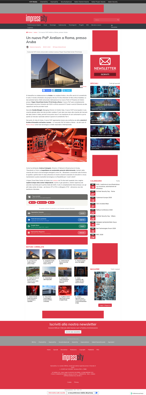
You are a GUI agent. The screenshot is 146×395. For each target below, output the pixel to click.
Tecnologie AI (72, 25)
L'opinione (30, 27)
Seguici (82, 226)
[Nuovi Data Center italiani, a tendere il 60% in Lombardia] (49, 290)
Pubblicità (91, 349)
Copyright (82, 349)
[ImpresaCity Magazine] (105, 286)
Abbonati (81, 232)
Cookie (69, 382)
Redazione (73, 349)
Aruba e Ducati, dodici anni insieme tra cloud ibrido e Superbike (32, 299)
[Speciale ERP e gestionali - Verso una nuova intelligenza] (105, 118)
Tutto (118, 181)
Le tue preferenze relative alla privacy (80, 393)
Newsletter (114, 27)
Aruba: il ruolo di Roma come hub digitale (64, 262)
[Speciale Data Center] (105, 92)
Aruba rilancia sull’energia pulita (47, 278)
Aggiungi (82, 219)
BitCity (34, 342)
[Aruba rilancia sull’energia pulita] (49, 271)
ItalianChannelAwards (98, 342)
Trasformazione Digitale (34, 25)
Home (30, 32)
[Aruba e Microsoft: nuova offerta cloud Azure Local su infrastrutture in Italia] (81, 290)
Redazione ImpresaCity (35, 47)
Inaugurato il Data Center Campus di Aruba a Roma (48, 262)
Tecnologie (53, 25)
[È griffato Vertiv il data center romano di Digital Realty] (65, 290)
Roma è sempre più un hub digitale (80, 261)
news (35, 32)
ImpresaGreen (85, 342)
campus (55, 180)
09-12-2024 (47, 47)
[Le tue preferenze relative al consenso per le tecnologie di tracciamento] (137, 393)
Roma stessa (30, 124)
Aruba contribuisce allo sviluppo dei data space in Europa (79, 280)
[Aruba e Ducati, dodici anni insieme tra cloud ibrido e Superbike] (33, 290)
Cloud (45, 25)
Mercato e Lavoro (96, 25)
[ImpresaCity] (36, 18)
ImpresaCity (54, 2)
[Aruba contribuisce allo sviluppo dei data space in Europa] (81, 271)
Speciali (55, 349)
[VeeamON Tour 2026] (105, 105)
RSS (97, 349)
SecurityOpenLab (66, 2)
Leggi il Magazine (105, 305)
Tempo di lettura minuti (60, 47)
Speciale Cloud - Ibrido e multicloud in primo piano (103, 147)
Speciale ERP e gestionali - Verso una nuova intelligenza (103, 121)
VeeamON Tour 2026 (98, 109)
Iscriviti (82, 213)
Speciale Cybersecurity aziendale (101, 135)
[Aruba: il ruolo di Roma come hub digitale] (65, 254)
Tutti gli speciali (114, 83)
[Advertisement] (73, 314)
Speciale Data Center (98, 96)
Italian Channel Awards (81, 2)
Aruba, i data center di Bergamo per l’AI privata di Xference (64, 280)
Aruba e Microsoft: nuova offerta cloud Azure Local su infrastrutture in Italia (80, 300)
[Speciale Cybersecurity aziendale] (105, 131)
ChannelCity (44, 2)
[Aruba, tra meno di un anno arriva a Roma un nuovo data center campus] (33, 271)
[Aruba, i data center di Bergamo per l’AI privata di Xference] (65, 271)
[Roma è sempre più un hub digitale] (81, 254)
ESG (87, 25)
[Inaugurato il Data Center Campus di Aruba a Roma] (49, 254)
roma (52, 202)
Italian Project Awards (98, 2)
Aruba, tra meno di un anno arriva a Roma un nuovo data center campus (33, 280)
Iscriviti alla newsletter (73, 332)
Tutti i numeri (115, 269)
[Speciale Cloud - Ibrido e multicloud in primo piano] (105, 144)
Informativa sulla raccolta (57, 393)
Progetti (81, 25)
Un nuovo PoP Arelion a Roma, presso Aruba (32, 262)
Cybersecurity (62, 25)
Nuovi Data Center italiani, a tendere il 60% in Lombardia (47, 299)
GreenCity (75, 342)
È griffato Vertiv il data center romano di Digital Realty (64, 298)
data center (43, 202)
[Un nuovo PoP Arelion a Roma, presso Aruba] (33, 254)
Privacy (76, 382)
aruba (33, 202)
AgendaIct (111, 342)
